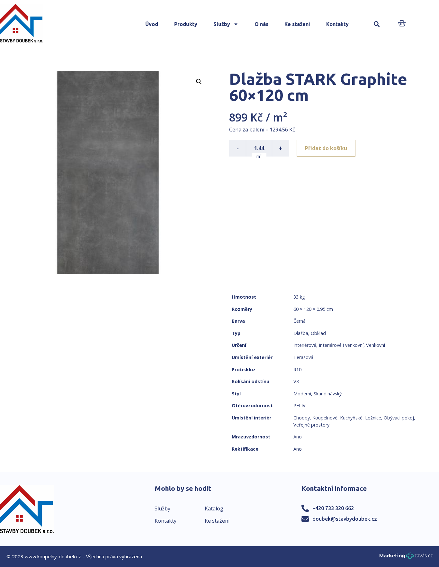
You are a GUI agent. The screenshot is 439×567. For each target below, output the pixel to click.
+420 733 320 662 (333, 508)
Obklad (318, 333)
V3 (296, 381)
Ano (297, 437)
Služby (221, 24)
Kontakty (337, 24)
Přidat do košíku (326, 148)
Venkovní (375, 345)
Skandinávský (328, 394)
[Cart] (402, 24)
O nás (261, 24)
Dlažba (300, 333)
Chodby (301, 418)
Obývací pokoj (399, 418)
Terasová (303, 357)
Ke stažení (297, 24)
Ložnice (373, 418)
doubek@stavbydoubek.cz (344, 519)
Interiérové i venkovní (341, 345)
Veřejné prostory (311, 425)
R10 (297, 369)
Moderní (302, 394)
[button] (376, 24)
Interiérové (304, 345)
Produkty (185, 24)
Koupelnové (324, 418)
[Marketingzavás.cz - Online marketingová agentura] (406, 557)
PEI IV (299, 405)
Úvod (151, 24)
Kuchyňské (351, 418)
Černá (299, 321)
